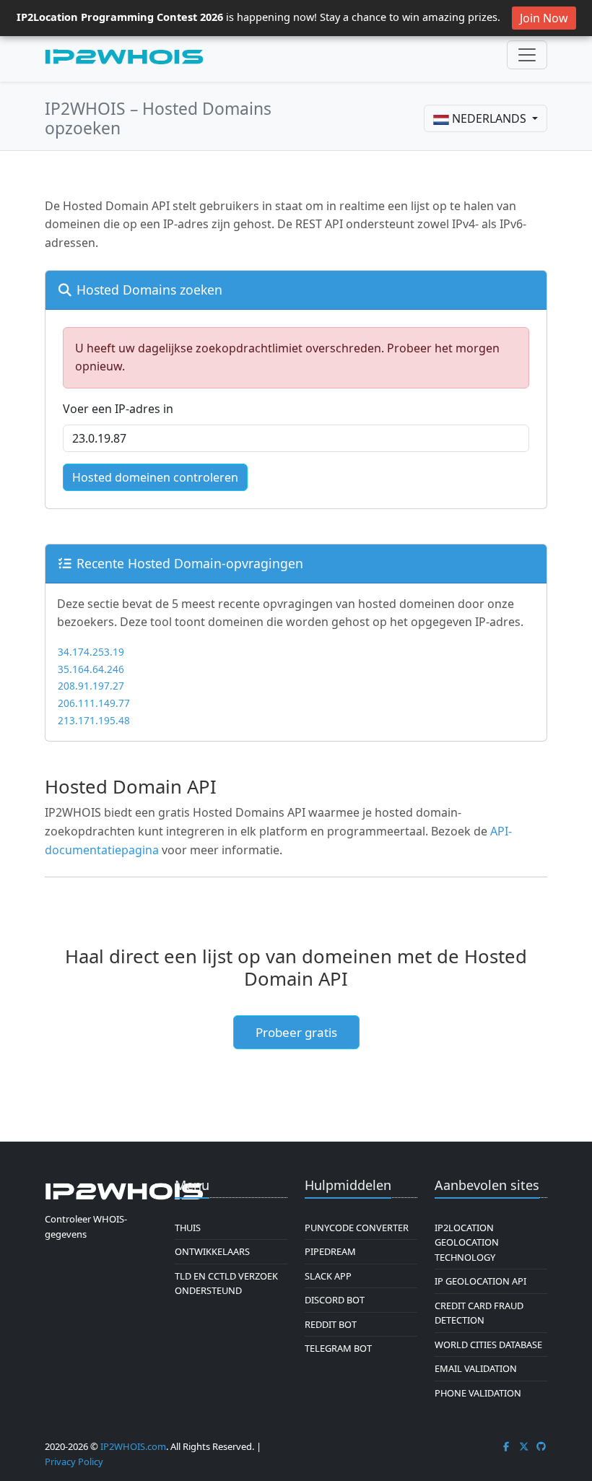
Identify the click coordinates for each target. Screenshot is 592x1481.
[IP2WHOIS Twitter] (524, 1446)
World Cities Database (488, 1344)
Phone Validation (478, 1392)
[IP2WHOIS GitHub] (541, 1446)
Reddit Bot (331, 1324)
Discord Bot (335, 1299)
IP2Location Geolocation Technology (467, 1242)
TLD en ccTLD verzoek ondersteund (226, 1283)
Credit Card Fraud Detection (479, 1312)
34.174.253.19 (91, 652)
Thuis (188, 1227)
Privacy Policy (74, 1461)
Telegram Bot (338, 1348)
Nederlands (489, 118)
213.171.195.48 (94, 720)
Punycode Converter (357, 1227)
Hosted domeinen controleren (155, 477)
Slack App (328, 1275)
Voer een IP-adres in (118, 409)
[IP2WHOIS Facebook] (506, 1446)
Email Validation (476, 1368)
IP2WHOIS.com (133, 1446)
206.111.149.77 (94, 703)
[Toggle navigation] (527, 54)
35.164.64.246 (91, 669)
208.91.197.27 (91, 685)
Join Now (544, 18)
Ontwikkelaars (212, 1251)
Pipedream (330, 1251)
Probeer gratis (296, 1032)
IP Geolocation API (480, 1280)
